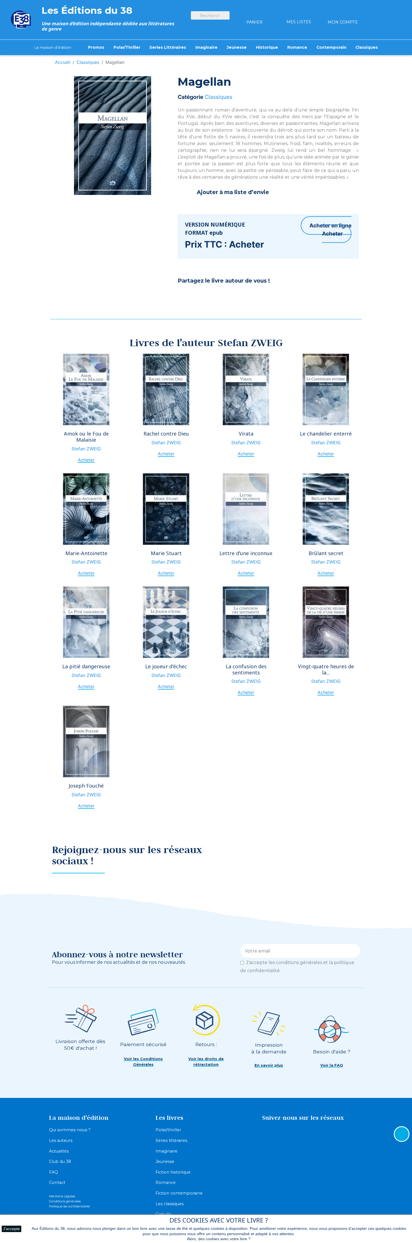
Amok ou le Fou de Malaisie (86, 436)
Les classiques (170, 1203)
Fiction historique (173, 1172)
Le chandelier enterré (326, 433)
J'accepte (11, 1228)
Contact (57, 1182)
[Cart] (254, 12)
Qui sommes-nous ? (70, 1129)
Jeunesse (165, 1161)
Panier (254, 22)
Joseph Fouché (86, 785)
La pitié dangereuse (86, 666)
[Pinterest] (199, 296)
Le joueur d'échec (166, 666)
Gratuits (163, 1214)
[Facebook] (185, 296)
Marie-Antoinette (86, 553)
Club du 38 (60, 1161)
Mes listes (298, 21)
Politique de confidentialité (69, 1206)
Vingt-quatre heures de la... (326, 669)
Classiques (218, 97)
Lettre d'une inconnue (245, 553)
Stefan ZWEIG (86, 448)
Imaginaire (166, 1151)
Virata (246, 433)
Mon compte (343, 22)
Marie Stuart (166, 553)
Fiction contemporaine (179, 1193)
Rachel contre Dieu (166, 433)
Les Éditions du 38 (86, 10)
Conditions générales (65, 1201)
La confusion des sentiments (246, 669)
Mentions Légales (62, 1196)
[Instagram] (350, 853)
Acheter (332, 233)
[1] (354, 951)
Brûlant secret (326, 553)
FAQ (53, 1172)
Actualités (59, 1151)
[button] (143, 1061)
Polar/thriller (168, 1129)
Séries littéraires (171, 1140)
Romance (166, 1182)
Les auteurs (60, 1140)
